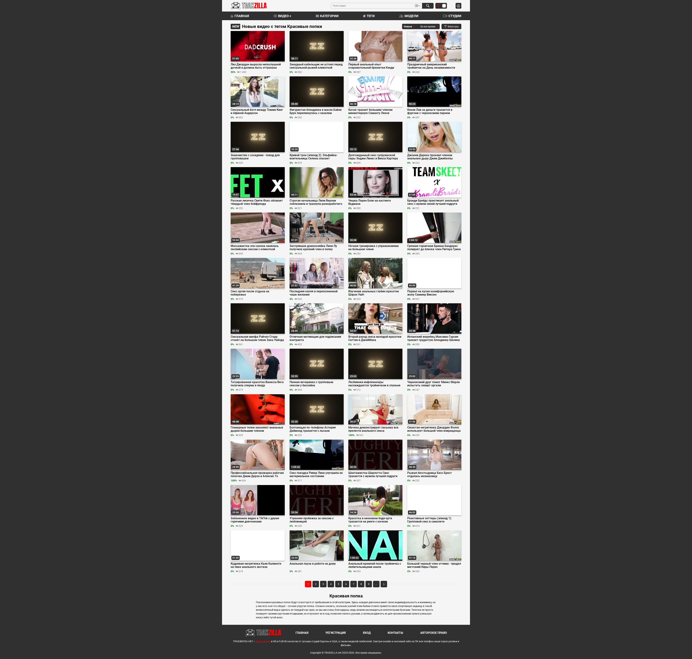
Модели (411, 16)
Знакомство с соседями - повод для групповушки (255, 157)
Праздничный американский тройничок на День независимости (431, 66)
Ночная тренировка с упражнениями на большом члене (373, 247)
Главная (241, 16)
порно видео (263, 641)
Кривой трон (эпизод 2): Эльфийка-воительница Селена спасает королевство (313, 157)
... (376, 584)
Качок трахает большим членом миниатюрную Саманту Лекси (370, 111)
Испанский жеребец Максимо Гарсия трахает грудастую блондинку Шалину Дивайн (433, 338)
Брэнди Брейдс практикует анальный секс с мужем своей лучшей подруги (433, 202)
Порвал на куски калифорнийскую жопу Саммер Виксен (430, 293)
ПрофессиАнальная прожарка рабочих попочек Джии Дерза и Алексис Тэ (257, 474)
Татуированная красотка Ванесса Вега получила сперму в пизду (257, 384)
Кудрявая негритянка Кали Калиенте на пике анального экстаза (256, 565)
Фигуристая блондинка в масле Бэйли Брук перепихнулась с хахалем (315, 111)
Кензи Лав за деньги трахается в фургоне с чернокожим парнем (429, 111)
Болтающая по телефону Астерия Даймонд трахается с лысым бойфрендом (313, 429)
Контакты (395, 633)
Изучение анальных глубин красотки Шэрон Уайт (373, 293)
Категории (329, 16)
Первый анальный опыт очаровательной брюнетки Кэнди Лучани (371, 66)
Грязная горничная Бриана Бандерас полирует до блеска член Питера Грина (434, 247)
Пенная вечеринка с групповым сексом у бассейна (311, 384)
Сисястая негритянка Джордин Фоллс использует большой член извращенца (434, 429)
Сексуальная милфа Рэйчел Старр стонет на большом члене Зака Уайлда (257, 338)
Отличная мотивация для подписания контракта (315, 338)
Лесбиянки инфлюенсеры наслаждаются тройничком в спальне (374, 384)
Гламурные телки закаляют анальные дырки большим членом (257, 429)
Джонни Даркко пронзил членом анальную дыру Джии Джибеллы (430, 157)
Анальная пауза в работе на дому (313, 563)
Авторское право (433, 633)
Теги (371, 16)
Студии (454, 16)
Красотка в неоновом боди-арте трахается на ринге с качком (370, 520)
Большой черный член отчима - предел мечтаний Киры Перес (434, 565)
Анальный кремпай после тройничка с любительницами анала (374, 565)
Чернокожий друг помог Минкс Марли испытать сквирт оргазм (433, 384)
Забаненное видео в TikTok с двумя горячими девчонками (255, 520)
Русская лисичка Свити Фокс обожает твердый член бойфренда (257, 202)
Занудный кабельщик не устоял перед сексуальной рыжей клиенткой (316, 66)
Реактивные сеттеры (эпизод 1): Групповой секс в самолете (429, 520)
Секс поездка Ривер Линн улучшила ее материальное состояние (316, 474)
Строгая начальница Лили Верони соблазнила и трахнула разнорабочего (316, 202)
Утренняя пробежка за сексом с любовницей (312, 520)
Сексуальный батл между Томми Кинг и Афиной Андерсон (257, 111)
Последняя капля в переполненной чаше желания (314, 293)
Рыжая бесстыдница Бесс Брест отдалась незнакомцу (429, 474)
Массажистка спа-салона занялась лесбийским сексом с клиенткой (255, 247)
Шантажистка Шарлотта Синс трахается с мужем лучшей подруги (372, 474)
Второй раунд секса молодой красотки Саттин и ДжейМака (374, 338)
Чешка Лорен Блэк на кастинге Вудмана (369, 202)
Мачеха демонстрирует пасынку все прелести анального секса (373, 429)
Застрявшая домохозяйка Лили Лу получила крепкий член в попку (313, 247)
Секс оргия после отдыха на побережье (250, 293)
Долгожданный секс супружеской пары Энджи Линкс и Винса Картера (373, 157)
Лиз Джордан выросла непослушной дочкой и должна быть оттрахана (256, 66)
